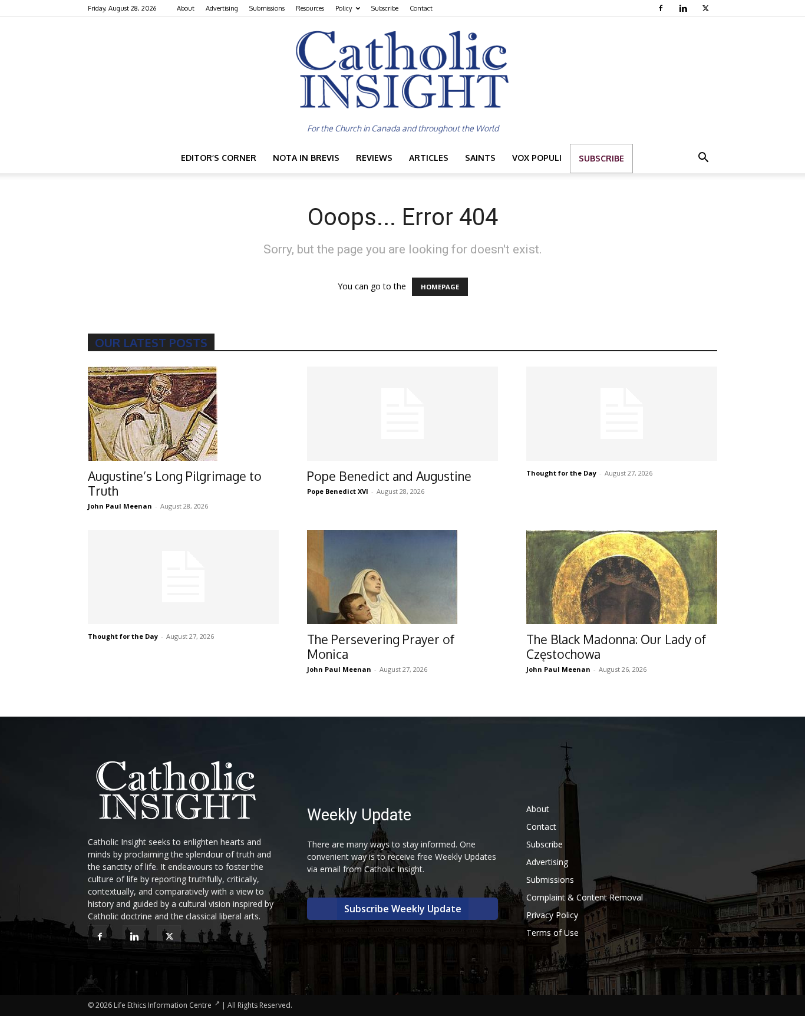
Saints (480, 158)
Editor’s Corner (218, 158)
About (185, 8)
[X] (707, 8)
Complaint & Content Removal (584, 897)
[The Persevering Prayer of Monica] (402, 577)
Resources (310, 8)
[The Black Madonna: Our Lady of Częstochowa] (621, 577)
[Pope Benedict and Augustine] (402, 414)
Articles (428, 158)
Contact (421, 8)
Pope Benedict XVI (337, 491)
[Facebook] (662, 8)
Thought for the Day (561, 473)
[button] (703, 158)
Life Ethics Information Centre (163, 1005)
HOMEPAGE (440, 286)
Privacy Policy (552, 915)
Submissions (267, 8)
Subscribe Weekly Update (402, 908)
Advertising (222, 8)
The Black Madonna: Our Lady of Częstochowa (616, 646)
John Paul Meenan (120, 506)
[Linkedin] (684, 8)
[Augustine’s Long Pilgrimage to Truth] (183, 414)
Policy (343, 8)
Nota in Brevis (306, 158)
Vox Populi (537, 158)
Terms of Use (552, 932)
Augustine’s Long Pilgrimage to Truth (175, 483)
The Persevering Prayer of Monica (380, 646)
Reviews (374, 158)
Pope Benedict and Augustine (389, 476)
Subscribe (384, 8)
